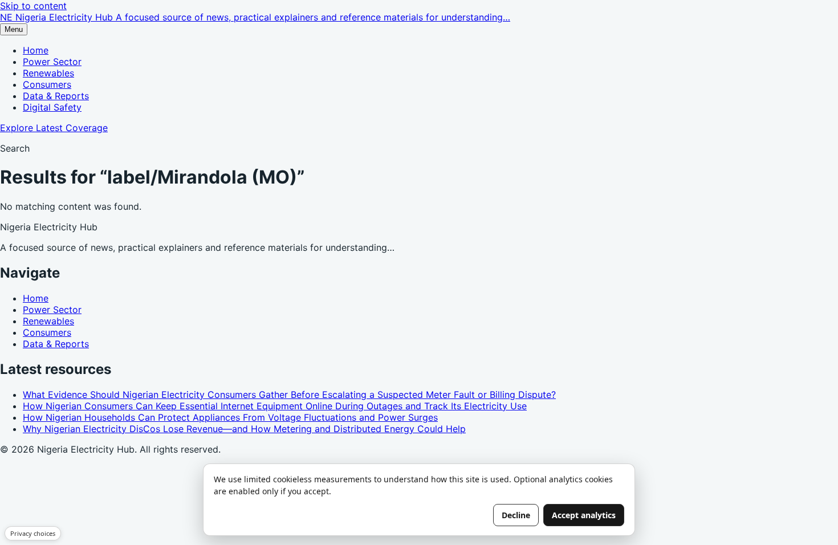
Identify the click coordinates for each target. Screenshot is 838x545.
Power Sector (52, 61)
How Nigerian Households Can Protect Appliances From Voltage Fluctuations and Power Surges (230, 417)
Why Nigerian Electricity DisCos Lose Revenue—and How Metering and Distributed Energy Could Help (244, 428)
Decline (516, 515)
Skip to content (33, 5)
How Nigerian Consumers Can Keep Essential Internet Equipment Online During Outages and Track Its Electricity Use (275, 406)
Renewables (48, 73)
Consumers (47, 84)
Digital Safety (52, 107)
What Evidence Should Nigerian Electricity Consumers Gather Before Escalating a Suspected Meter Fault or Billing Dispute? (289, 394)
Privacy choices (32, 533)
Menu (14, 29)
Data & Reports (56, 95)
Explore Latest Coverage (54, 127)
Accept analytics (584, 515)
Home (35, 50)
